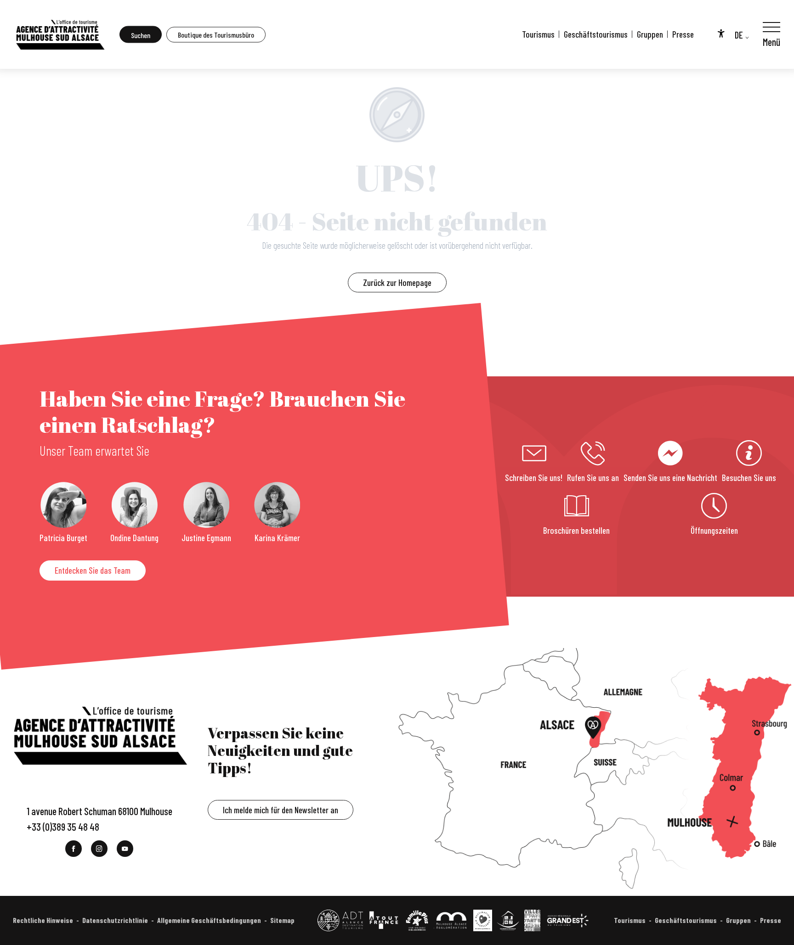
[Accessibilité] (721, 33)
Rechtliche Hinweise (43, 920)
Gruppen (650, 34)
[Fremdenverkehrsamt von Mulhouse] (60, 34)
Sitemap (282, 920)
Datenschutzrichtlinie (115, 920)
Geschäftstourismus (596, 34)
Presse (683, 34)
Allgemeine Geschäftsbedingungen (209, 920)
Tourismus (538, 34)
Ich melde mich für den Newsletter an (280, 810)
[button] (140, 34)
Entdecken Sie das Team (92, 570)
